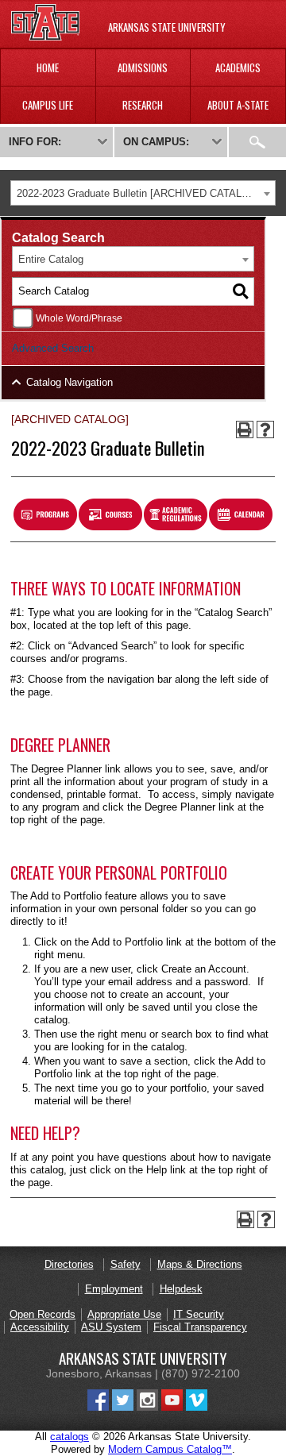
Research (142, 105)
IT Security (198, 1314)
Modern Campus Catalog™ (170, 1449)
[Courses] (110, 527)
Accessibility (39, 1327)
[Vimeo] (196, 1407)
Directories (69, 1264)
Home (48, 67)
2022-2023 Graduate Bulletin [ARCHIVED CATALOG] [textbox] (139, 193)
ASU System (111, 1327)
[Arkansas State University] (45, 37)
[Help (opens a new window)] (265, 429)
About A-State (238, 105)
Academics (238, 67)
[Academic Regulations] (175, 527)
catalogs (69, 1437)
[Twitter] (122, 1407)
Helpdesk (181, 1289)
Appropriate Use (124, 1314)
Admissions (143, 67)
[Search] (240, 291)
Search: (257, 142)
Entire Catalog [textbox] (50, 259)
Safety (125, 1264)
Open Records (42, 1314)
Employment (114, 1289)
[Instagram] (147, 1407)
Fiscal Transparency (200, 1327)
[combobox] (143, 193)
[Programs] (45, 527)
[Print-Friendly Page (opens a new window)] (244, 429)
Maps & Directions (199, 1264)
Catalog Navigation (69, 382)
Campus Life (47, 105)
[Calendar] (240, 527)
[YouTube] (172, 1407)
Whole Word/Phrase (79, 318)
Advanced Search (53, 348)
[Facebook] (98, 1407)
